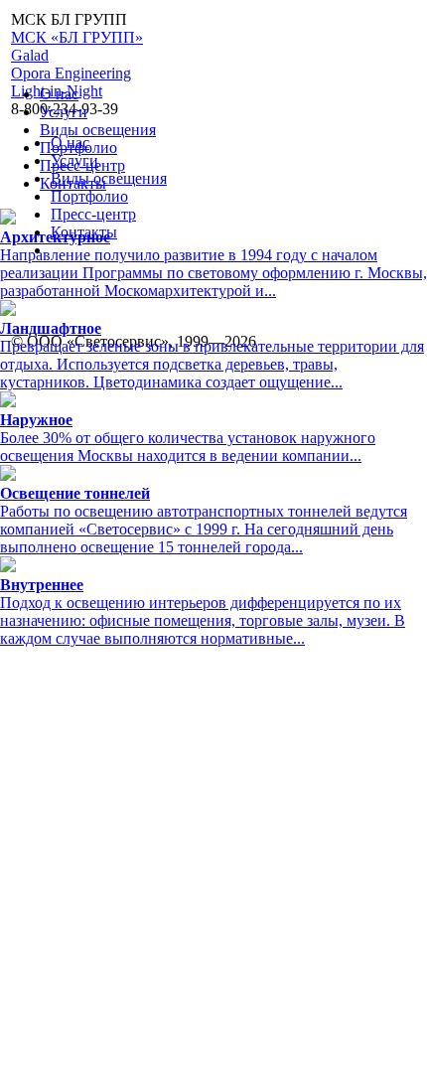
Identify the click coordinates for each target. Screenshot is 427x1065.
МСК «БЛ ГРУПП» (77, 37)
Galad (30, 55)
